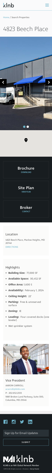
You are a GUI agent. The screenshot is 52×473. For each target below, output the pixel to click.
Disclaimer (26, 469)
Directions (11, 247)
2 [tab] (28, 127)
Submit (26, 442)
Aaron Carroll (14, 385)
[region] (26, 142)
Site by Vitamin (34, 469)
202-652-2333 (15, 393)
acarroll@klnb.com (15, 389)
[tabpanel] (26, 83)
